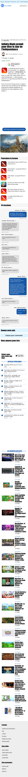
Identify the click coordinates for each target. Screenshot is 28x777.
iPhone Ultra (7, 1)
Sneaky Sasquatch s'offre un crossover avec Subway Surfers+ (20, 485)
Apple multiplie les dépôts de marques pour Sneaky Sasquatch (20, 498)
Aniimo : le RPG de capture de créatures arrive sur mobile (20, 569)
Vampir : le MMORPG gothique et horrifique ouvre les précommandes (20, 512)
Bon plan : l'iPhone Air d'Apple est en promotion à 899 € (13, 381)
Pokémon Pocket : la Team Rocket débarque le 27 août (20, 633)
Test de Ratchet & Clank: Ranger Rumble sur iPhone (20, 594)
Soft (7, 5)
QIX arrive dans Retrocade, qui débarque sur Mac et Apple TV (20, 457)
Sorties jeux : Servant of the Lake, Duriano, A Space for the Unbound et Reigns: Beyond (20, 685)
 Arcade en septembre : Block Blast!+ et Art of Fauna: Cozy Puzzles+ (20, 711)
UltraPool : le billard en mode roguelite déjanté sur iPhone (20, 582)
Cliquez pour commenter (14, 335)
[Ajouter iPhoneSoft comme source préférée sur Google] (14, 64)
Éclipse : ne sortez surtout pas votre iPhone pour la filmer (13, 386)
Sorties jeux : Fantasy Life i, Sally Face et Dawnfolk (19, 644)
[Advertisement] (14, 22)
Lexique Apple (5, 757)
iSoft (3, 731)
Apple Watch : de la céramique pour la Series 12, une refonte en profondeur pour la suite (14, 405)
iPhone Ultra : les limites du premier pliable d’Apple (12, 410)
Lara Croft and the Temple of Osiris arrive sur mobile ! (20, 656)
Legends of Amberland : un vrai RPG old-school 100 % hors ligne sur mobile (20, 471)
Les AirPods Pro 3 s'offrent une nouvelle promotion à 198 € (14, 416)
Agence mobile (5, 766)
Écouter (12, 58)
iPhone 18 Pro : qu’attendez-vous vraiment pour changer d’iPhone (12, 376)
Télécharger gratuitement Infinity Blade (14, 129)
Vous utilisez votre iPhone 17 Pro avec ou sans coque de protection (14, 370)
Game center (6, 60)
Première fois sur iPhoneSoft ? (8, 728)
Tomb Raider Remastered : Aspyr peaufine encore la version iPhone (20, 620)
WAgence (4, 768)
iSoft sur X (4, 771)
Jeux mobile (6, 39)
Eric (7, 54)
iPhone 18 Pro (13, 1)
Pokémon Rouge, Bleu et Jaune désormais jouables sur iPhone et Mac (20, 557)
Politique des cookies (6, 738)
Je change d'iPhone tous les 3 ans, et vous (13, 365)
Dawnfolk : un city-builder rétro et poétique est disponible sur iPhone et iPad (20, 670)
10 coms (5, 58)
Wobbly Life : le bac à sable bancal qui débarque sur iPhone (20, 607)
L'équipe (4, 733)
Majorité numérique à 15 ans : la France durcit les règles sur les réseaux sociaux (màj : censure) (14, 393)
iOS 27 (18, 1)
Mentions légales (5, 741)
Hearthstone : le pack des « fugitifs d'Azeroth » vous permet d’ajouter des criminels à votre (20, 527)
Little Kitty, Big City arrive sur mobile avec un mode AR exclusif (20, 698)
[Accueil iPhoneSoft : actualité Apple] (2, 39)
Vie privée (4, 736)
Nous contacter (5, 749)
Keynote (2, 1)
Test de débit (5, 755)
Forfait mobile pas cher (7, 752)
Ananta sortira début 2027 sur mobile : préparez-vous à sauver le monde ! (20, 542)
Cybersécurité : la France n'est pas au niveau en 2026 (13, 398)
